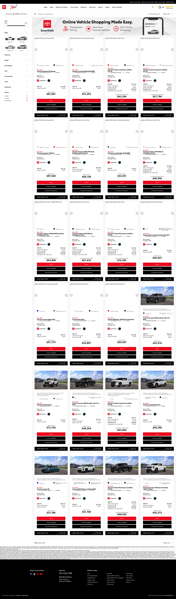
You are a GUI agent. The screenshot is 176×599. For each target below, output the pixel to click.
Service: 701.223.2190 (147, 2)
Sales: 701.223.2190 (135, 2)
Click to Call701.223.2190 (62, 115)
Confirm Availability (51, 104)
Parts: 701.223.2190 (160, 2)
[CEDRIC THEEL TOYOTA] (13, 7)
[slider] (6, 25)
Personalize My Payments (51, 108)
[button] (66, 49)
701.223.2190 (65, 573)
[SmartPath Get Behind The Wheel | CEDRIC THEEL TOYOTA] (104, 26)
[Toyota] (4, 7)
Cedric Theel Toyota (42, 115)
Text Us (51, 100)
